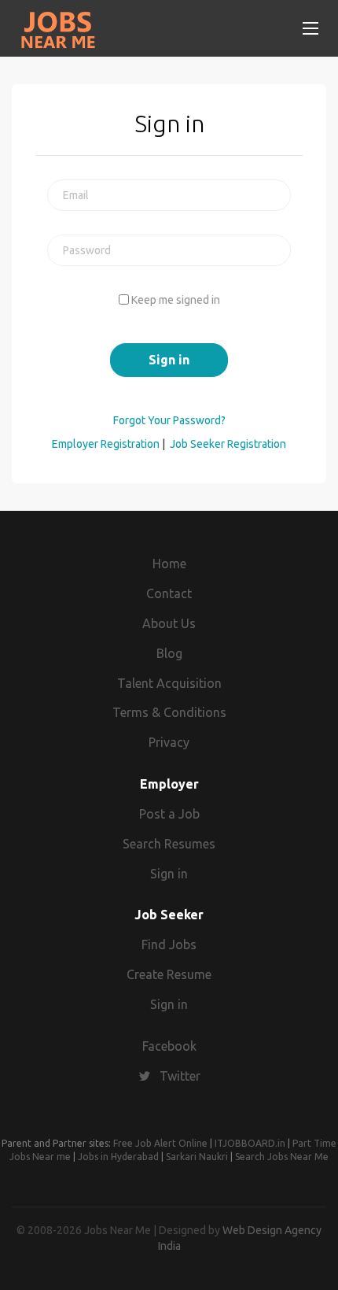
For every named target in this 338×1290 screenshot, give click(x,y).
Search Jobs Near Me (282, 1156)
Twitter (180, 1076)
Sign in (169, 874)
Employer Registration (106, 444)
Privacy (169, 742)
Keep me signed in (175, 300)
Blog (169, 653)
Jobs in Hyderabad (118, 1156)
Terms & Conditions (169, 712)
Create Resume (169, 974)
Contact (169, 593)
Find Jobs (169, 944)
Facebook (169, 1046)
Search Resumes (169, 844)
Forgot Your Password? (169, 420)
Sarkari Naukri (197, 1156)
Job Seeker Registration (228, 444)
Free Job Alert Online (160, 1143)
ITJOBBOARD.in (250, 1143)
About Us (169, 623)
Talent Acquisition (169, 683)
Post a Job (169, 814)
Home (169, 563)
